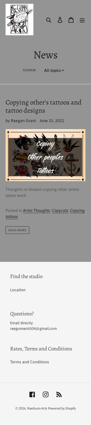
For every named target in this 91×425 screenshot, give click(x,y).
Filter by (29, 70)
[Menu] (82, 19)
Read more (17, 230)
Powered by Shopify (62, 408)
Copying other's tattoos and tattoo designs (44, 106)
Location (18, 289)
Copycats (60, 210)
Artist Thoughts (36, 210)
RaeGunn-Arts (37, 408)
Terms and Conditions (29, 362)
